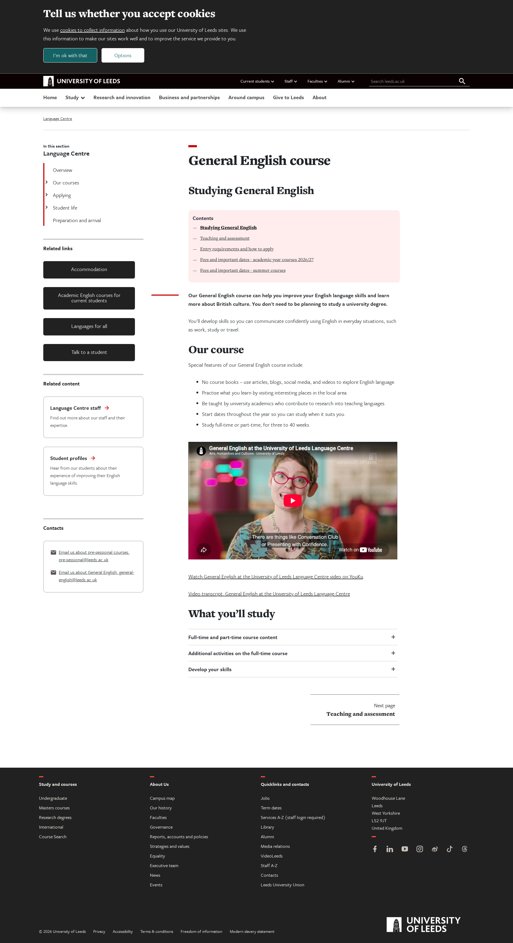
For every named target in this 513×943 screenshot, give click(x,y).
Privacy (99, 931)
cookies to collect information (92, 29)
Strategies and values (169, 846)
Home (50, 97)
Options (122, 55)
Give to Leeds (288, 97)
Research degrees (55, 817)
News (155, 875)
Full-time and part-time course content (232, 637)
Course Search (53, 836)
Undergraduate (53, 798)
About (320, 97)
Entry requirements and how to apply (237, 249)
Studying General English (228, 227)
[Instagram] (419, 850)
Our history (161, 807)
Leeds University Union (282, 884)
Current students (255, 81)
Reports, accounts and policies (179, 836)
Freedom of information (201, 931)
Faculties (315, 81)
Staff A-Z (269, 865)
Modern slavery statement (252, 931)
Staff (289, 81)
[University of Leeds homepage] (81, 81)
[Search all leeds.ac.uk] (462, 81)
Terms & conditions (156, 931)
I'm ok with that (70, 55)
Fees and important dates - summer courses (243, 270)
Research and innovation (122, 97)
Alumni (344, 81)
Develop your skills (210, 669)
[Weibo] (434, 850)
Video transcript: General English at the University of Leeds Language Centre (269, 593)
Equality (157, 855)
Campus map (162, 798)
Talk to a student (89, 351)
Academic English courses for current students (89, 297)
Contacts (269, 875)
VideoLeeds (272, 855)
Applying (62, 195)
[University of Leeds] (430, 924)
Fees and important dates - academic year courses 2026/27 (257, 259)
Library (267, 827)
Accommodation (89, 269)
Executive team (164, 865)
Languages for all (89, 326)
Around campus (246, 97)
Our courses (66, 182)
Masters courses (54, 807)
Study (72, 97)
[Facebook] (375, 850)
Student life (65, 207)
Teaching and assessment (225, 238)
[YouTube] (405, 850)
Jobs (265, 798)
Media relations (275, 846)
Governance (161, 827)
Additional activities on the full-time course (237, 653)
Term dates (271, 807)
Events (156, 884)
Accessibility (123, 931)
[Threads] (464, 850)
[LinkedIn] (390, 850)
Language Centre (57, 118)
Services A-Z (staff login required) (293, 817)
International (51, 827)
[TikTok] (449, 850)
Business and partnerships (189, 97)
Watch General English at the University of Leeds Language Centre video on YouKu (275, 576)
